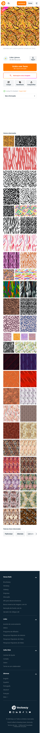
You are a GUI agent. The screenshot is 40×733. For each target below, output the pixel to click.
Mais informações (10, 96)
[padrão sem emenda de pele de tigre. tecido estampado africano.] (11, 488)
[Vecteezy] (3, 3)
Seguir (33, 60)
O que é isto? (22, 91)
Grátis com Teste (20, 67)
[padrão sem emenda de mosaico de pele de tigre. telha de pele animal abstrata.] (11, 643)
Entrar (30, 3)
